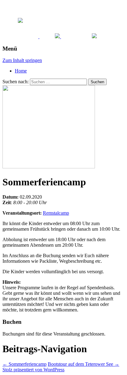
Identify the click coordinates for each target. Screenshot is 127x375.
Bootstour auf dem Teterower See (83, 364)
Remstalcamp (56, 213)
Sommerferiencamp (24, 364)
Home (21, 70)
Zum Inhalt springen (22, 60)
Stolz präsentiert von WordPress (33, 369)
